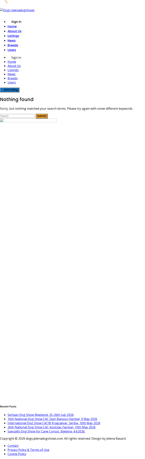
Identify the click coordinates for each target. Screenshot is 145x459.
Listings (13, 36)
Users (12, 50)
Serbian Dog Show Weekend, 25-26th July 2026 (41, 415)
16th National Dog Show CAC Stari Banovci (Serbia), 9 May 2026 (52, 419)
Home (12, 26)
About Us (15, 31)
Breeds (13, 45)
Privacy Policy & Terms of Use (28, 450)
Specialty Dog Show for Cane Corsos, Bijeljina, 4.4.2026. (46, 431)
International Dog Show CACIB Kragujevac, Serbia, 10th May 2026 (54, 423)
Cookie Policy (17, 454)
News (12, 40)
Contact (13, 446)
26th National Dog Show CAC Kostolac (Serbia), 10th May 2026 (52, 427)
